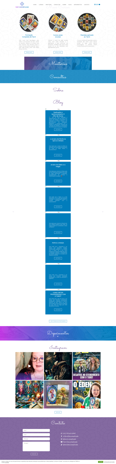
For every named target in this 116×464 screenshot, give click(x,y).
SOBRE (64, 4)
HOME (34, 4)
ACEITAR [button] (100, 461)
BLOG (70, 4)
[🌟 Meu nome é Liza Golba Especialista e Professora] (29, 366)
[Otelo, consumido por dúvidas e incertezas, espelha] (58, 366)
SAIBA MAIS (29, 52)
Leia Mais (7, 462)
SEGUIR (58, 412)
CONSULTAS (57, 4)
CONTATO (86, 4)
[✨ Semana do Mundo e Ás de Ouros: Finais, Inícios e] (87, 394)
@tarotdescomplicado (70, 445)
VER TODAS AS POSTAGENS (58, 321)
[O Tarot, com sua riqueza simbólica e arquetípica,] (29, 394)
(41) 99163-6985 (69, 433)
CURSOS (41, 4)
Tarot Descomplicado (70, 442)
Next (103, 211)
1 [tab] (58, 336)
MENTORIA (48, 4)
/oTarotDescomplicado (70, 436)
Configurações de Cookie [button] (109, 461)
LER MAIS (58, 129)
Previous (13, 211)
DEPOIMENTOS (78, 4)
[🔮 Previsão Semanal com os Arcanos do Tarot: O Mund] (58, 394)
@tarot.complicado (69, 439)
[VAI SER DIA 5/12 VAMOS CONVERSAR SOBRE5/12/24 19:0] (87, 366)
